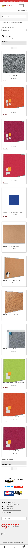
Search (14, 547)
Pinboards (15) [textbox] (13, 30)
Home (4, 22)
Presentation (13, 22)
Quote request (21, 10)
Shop (8, 22)
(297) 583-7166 (8, 508)
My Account (4, 547)
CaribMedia (20, 542)
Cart (21, 546)
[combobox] (14, 30)
